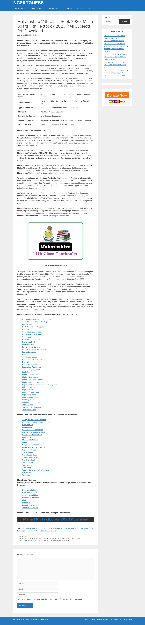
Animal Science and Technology (35, 322)
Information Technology (31, 367)
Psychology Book (29, 395)
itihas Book (26, 437)
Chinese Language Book (32, 334)
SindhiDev (26, 503)
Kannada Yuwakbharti (31, 498)
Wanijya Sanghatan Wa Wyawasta (35, 470)
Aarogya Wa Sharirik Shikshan (34, 420)
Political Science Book (31, 392)
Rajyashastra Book (29, 450)
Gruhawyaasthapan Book (32, 435)
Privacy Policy (127, 620)
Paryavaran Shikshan (30, 445)
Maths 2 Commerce (30, 377)
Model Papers (54, 8)
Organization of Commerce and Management (40, 385)
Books (89, 8)
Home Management (30, 364)
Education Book (28, 344)
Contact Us (117, 620)
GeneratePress (43, 620)
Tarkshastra (27, 465)
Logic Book (26, 372)
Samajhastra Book (29, 455)
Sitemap (92, 620)
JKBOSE (80, 8)
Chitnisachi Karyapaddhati (32, 430)
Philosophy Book (28, 387)
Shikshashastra (28, 462)
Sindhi (25, 500)
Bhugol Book (27, 427)
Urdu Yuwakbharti (29, 493)
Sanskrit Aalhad (28, 460)
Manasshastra (28, 442)
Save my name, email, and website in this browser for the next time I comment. (50, 599)
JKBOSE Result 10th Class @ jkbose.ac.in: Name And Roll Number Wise (115, 56)
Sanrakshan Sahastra (30, 457)
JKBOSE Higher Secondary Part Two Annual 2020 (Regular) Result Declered (44, 540)
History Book (27, 362)
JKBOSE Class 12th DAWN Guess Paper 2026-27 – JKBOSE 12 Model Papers (114, 38)
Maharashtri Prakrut (30, 440)
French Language (29, 352)
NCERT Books (20, 8)
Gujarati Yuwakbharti (30, 495)
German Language (29, 357)
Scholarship (69, 8)
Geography (26, 354)
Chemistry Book (28, 329)
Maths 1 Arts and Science (32, 380)
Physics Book (27, 390)
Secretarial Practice (30, 397)
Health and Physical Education (34, 359)
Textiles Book (27, 405)
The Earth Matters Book (31, 407)
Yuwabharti (26, 475)
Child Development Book (32, 332)
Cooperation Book (29, 337)
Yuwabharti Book (29, 410)
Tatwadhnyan (27, 468)
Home (86, 620)
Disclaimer (100, 620)
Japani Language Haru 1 (32, 370)
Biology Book (27, 324)
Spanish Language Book (31, 402)
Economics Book (28, 342)
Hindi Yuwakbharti (29, 490)
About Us (108, 620)
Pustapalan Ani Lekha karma (33, 447)
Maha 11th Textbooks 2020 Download (55, 519)
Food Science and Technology (34, 349)
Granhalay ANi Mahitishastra (33, 432)
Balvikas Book (27, 425)
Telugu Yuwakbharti (30, 508)
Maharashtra (23, 536)
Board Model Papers (48, 531)
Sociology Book (28, 400)
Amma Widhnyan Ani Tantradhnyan (36, 422)
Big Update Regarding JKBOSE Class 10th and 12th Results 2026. (116, 64)
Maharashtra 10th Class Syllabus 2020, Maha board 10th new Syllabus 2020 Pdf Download (49, 538)
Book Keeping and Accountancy (34, 327)
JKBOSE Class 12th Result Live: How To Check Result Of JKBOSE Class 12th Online (116, 72)
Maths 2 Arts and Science (32, 382)
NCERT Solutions (37, 8)
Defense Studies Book (31, 339)
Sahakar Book (27, 452)
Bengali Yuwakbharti (30, 505)
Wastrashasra (27, 473)
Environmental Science (31, 347)
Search (107, 17)
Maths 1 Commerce (30, 375)
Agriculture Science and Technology (36, 319)
